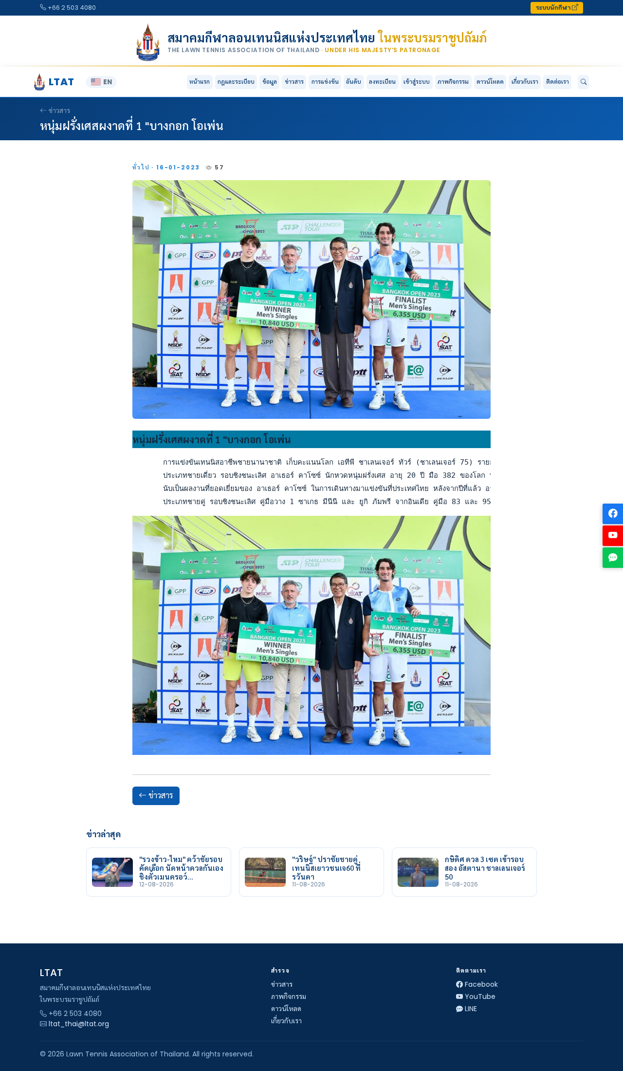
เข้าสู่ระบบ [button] (416, 81)
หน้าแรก (199, 81)
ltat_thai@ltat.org (79, 1024)
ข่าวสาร (294, 81)
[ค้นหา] (583, 82)
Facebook (481, 984)
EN (107, 82)
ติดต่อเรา (557, 81)
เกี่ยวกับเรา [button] (525, 81)
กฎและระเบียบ (236, 81)
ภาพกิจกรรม (453, 81)
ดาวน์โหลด (490, 81)
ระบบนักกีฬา (554, 7)
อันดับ (353, 81)
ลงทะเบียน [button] (382, 81)
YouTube (480, 996)
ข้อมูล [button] (269, 81)
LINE (471, 1009)
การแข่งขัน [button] (325, 81)
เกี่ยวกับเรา (286, 1021)
